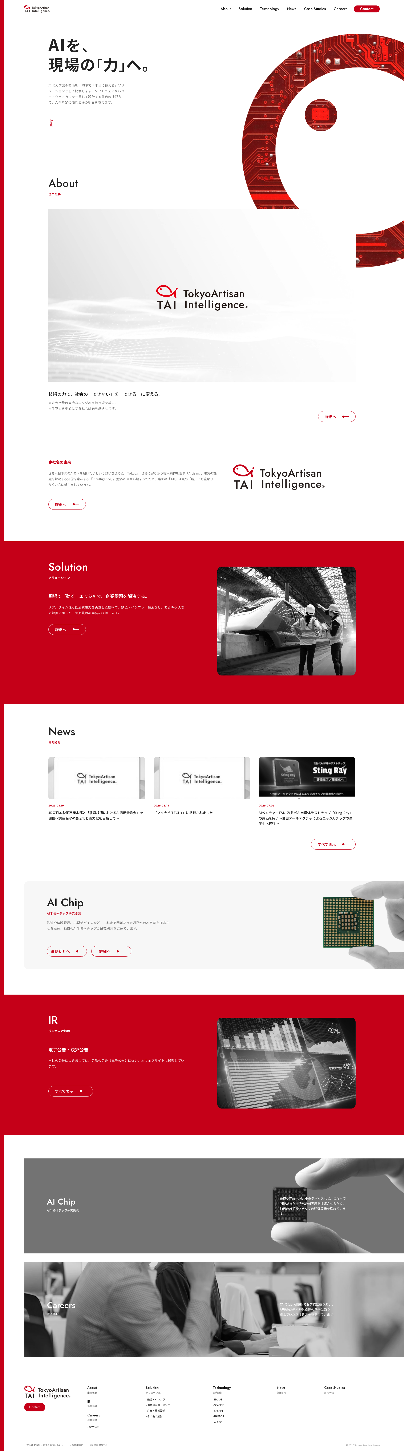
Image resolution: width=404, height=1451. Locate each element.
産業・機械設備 (156, 1410)
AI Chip (218, 1422)
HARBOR (219, 1416)
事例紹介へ (60, 951)
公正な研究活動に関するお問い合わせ (44, 1445)
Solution (245, 9)
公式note (94, 1427)
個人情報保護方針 (98, 1445)
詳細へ (330, 416)
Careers (340, 9)
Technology (269, 9)
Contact (366, 9)
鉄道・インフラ (156, 1399)
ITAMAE (218, 1399)
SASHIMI (218, 1410)
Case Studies (315, 9)
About (226, 9)
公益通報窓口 (76, 1445)
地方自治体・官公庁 (158, 1405)
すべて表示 (327, 844)
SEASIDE (219, 1405)
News (291, 9)
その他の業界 (154, 1416)
